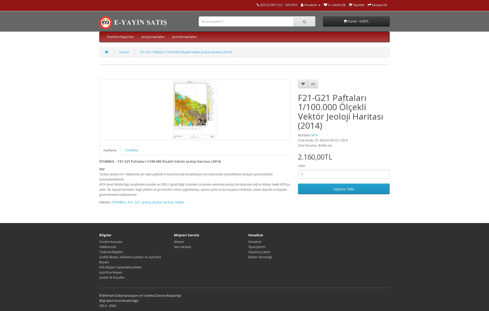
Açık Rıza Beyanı (110, 272)
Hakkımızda (107, 247)
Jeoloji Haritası (163, 202)
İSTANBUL (119, 202)
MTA (314, 135)
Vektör (179, 202)
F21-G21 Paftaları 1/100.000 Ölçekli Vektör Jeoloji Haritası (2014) (186, 52)
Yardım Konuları (111, 242)
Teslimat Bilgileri (111, 252)
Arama (124, 52)
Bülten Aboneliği (260, 257)
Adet (301, 166)
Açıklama (109, 150)
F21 (130, 202)
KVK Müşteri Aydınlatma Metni (120, 267)
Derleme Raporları (120, 37)
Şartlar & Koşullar (112, 277)
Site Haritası (182, 247)
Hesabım (254, 242)
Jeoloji (146, 202)
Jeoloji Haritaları (153, 37)
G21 (138, 202)
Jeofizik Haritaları (184, 37)
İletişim (179, 242)
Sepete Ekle (343, 188)
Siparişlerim (256, 247)
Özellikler (132, 150)
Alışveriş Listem (259, 252)
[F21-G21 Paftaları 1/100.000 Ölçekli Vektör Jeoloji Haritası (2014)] (194, 110)
